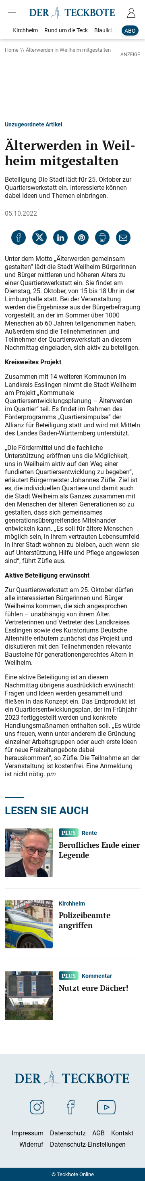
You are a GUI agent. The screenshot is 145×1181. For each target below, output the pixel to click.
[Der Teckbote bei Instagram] (37, 1106)
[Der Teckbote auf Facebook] (71, 1106)
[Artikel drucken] (102, 237)
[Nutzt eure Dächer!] (29, 995)
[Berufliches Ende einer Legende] (29, 852)
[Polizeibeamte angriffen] (29, 923)
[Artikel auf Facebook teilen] (18, 237)
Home (12, 49)
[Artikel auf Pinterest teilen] (81, 237)
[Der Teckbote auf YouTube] (106, 1106)
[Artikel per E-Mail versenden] (123, 237)
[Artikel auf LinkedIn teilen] (60, 237)
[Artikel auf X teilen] (39, 237)
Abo (130, 30)
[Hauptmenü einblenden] (13, 13)
